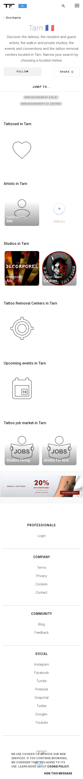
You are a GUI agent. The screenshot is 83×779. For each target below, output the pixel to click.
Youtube (42, 722)
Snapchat (42, 697)
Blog (41, 624)
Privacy (41, 576)
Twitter (42, 706)
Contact (41, 592)
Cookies (41, 584)
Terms (41, 567)
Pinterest (41, 689)
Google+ (41, 714)
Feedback (42, 632)
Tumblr (41, 681)
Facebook (41, 673)
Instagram (41, 664)
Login (42, 536)
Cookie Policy (58, 766)
